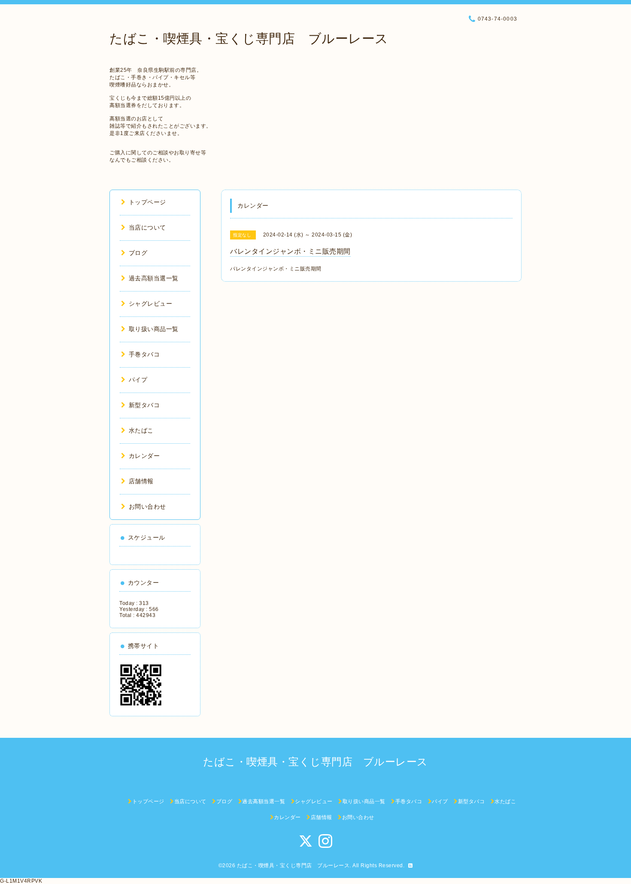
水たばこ (141, 430)
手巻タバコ (144, 354)
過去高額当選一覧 (154, 278)
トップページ (147, 202)
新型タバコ (144, 405)
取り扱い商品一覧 (154, 328)
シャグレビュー (150, 303)
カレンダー (144, 455)
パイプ (138, 379)
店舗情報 (141, 481)
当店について (147, 227)
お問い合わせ (147, 506)
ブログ (138, 252)
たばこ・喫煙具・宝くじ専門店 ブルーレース (248, 38)
